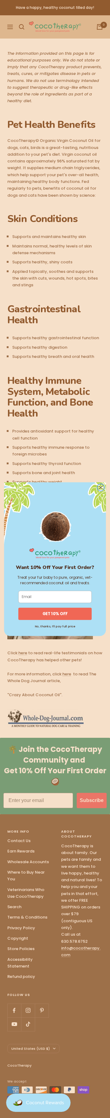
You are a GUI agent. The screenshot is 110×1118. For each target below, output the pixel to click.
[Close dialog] (100, 487)
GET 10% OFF (55, 614)
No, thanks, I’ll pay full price (55, 626)
